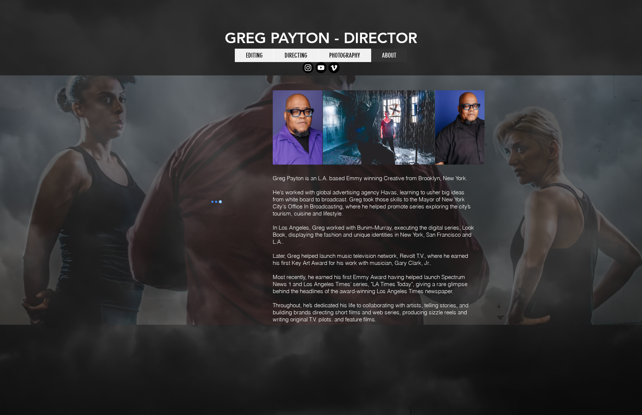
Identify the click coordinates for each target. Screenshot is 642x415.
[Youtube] (321, 67)
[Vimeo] (334, 67)
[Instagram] (308, 67)
